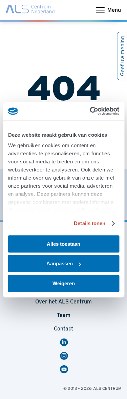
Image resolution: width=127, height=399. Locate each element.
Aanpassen (59, 263)
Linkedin (65, 342)
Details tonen (89, 223)
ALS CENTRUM (107, 388)
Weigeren (63, 283)
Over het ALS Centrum (63, 301)
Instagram (65, 356)
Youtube (65, 369)
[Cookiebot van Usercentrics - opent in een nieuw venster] (90, 111)
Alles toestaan (63, 244)
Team (63, 315)
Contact (63, 328)
